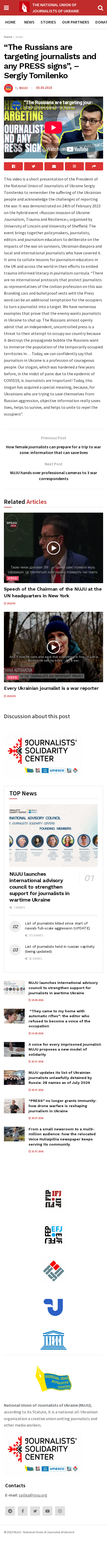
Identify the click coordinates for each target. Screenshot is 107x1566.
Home (10, 22)
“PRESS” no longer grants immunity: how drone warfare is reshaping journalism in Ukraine (62, 1106)
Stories (48, 22)
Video (19, 37)
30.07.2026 (37, 1061)
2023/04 (10, 696)
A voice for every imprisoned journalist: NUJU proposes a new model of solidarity (65, 1049)
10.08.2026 (37, 1033)
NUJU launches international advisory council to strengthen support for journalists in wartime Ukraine (39, 887)
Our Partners (75, 22)
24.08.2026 (37, 1000)
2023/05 (10, 603)
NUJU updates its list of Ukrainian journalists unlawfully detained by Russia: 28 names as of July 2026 (60, 1077)
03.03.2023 (44, 87)
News (29, 22)
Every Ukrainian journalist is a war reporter (51, 688)
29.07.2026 (37, 1090)
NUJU (23, 87)
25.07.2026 (37, 1151)
